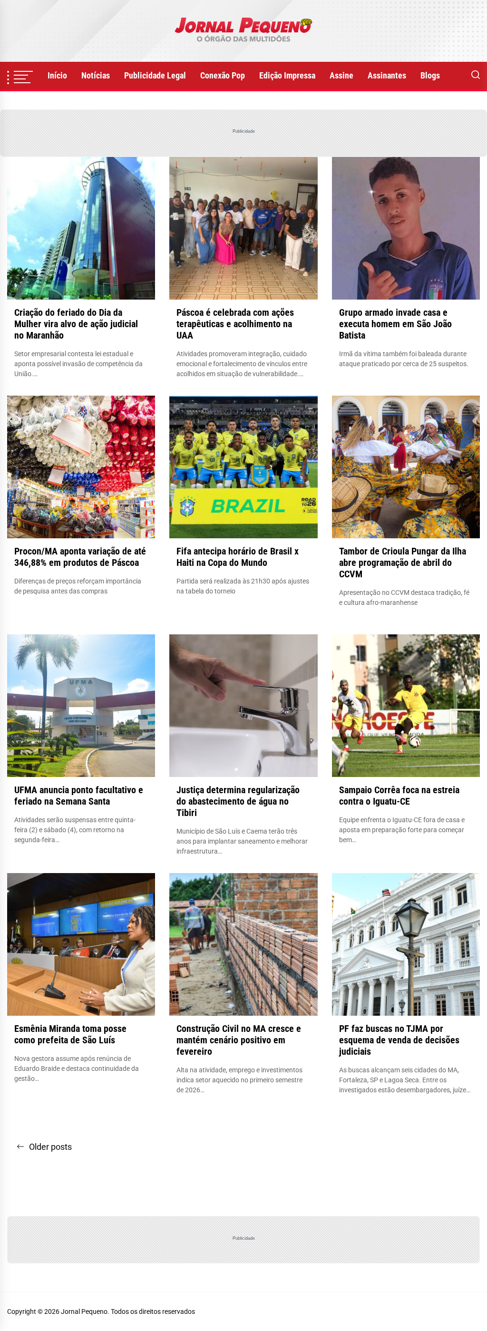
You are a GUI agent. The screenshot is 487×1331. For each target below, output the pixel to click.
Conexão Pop (222, 75)
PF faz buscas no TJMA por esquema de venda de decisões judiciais (399, 1040)
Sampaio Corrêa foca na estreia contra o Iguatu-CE (399, 795)
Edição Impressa (287, 75)
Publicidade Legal (155, 75)
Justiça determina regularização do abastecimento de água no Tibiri (238, 801)
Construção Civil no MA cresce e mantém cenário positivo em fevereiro (238, 1040)
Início (57, 75)
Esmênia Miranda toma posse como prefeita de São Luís (70, 1034)
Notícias (95, 75)
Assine (341, 75)
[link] (243, 31)
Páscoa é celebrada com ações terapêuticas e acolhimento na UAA (235, 324)
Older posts (50, 1147)
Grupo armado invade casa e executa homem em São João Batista (395, 324)
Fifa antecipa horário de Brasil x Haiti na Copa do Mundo (237, 556)
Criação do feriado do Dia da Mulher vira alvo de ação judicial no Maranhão (76, 324)
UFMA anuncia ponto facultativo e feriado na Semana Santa (78, 795)
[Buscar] (475, 75)
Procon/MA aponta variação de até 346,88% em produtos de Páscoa (80, 556)
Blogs (430, 75)
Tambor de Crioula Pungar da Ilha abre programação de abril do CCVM (402, 562)
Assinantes (387, 75)
